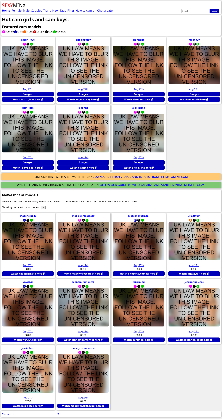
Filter (70, 10)
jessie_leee (28, 348)
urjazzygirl (194, 215)
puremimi (139, 282)
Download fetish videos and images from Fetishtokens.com (140, 177)
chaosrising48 (27, 215)
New (55, 10)
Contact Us (8, 414)
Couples (36, 10)
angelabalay (83, 39)
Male (26, 10)
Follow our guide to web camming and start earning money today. (151, 185)
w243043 (28, 282)
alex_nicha (138, 107)
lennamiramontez (83, 282)
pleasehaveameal (138, 215)
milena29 (194, 39)
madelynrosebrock (83, 215)
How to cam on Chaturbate (94, 10)
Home (6, 10)
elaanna (83, 107)
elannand (139, 39)
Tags (63, 10)
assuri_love (28, 39)
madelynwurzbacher (83, 348)
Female (17, 10)
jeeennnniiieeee (194, 282)
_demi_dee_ (28, 107)
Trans (47, 10)
